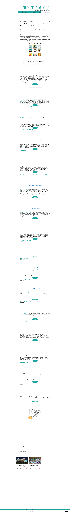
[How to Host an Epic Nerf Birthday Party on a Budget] (22, 493)
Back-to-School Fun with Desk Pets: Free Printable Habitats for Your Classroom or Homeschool (35, 498)
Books (26, 478)
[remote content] (35, 69)
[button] (52, 12)
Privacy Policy (32, 511)
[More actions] (49, 21)
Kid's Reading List (22, 478)
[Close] (69, 511)
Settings (63, 511)
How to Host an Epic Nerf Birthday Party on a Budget (21, 498)
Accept (66, 511)
